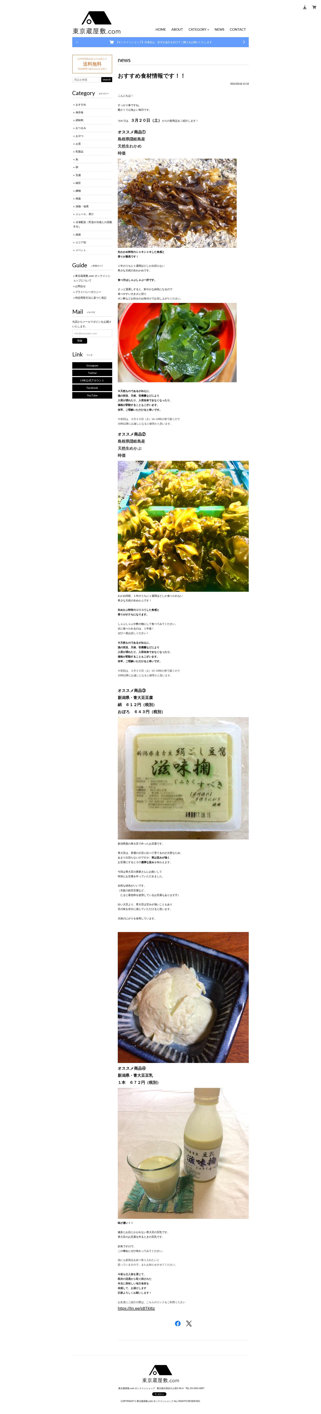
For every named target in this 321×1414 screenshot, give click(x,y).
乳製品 (79, 151)
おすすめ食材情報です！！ (152, 76)
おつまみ (81, 127)
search (107, 79)
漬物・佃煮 (82, 206)
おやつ (79, 135)
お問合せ (80, 286)
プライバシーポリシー (88, 291)
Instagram (92, 365)
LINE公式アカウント (92, 380)
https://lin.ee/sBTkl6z (136, 1308)
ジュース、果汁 (85, 214)
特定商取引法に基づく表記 (90, 297)
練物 (78, 190)
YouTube (92, 395)
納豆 (78, 182)
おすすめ (81, 104)
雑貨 (78, 234)
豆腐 (78, 175)
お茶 (78, 143)
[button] (199, 29)
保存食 (79, 112)
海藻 (78, 198)
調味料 (79, 120)
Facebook (92, 387)
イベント (81, 250)
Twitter (92, 372)
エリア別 (81, 242)
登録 (79, 340)
